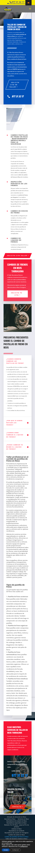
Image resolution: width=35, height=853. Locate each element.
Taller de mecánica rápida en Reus (16, 839)
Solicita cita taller (17, 255)
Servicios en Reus (23, 819)
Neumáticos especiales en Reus (17, 823)
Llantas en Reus (16, 829)
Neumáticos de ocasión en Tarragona (16, 833)
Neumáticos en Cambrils (16, 831)
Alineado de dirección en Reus (16, 817)
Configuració (15, 850)
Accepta (6, 850)
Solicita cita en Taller (14, 85)
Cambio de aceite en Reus (16, 835)
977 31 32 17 (20, 776)
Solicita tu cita (16, 294)
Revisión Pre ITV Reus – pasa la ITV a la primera (16, 826)
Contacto (17, 807)
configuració (24, 846)
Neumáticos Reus (9, 819)
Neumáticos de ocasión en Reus (16, 821)
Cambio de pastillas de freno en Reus (16, 837)
